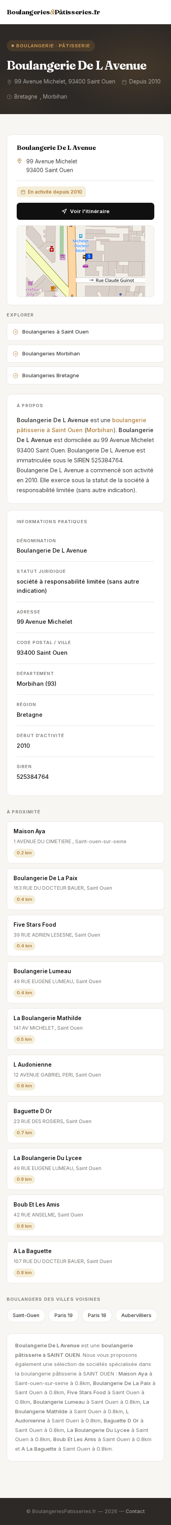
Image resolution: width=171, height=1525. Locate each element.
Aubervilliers (136, 1315)
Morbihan (99, 430)
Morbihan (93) (36, 683)
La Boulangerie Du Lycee (48, 1158)
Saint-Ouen (26, 1315)
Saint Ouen (52, 652)
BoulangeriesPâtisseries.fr (53, 12)
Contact (135, 1511)
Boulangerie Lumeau (42, 971)
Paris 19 (63, 1315)
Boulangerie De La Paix (46, 878)
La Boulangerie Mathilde (48, 1018)
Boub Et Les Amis (37, 1204)
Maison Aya (29, 831)
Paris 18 (97, 1315)
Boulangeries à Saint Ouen (55, 331)
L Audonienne (33, 1064)
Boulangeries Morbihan (51, 353)
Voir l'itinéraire (89, 211)
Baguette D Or (33, 1111)
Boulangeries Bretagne (50, 375)
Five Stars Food (35, 925)
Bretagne (30, 714)
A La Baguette (33, 1251)
